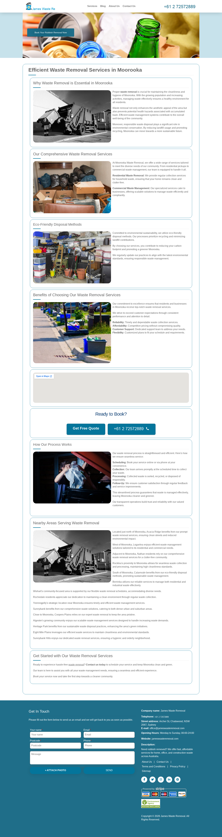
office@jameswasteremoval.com (167, 728)
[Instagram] (161, 780)
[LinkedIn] (169, 780)
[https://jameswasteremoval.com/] (40, 6)
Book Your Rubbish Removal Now (51, 32)
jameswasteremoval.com (165, 738)
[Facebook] (144, 780)
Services (92, 6)
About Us (114, 6)
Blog (103, 6)
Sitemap (146, 771)
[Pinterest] (177, 780)
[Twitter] (153, 780)
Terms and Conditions (153, 766)
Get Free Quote (86, 428)
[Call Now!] (180, 6)
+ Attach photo (55, 770)
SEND (109, 770)
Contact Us (129, 6)
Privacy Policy (177, 766)
